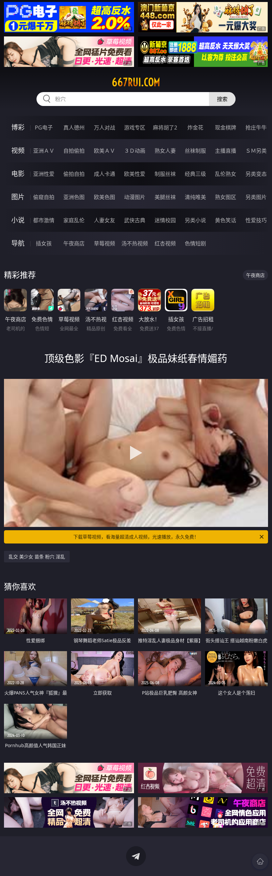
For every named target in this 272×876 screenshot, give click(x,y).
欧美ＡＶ (104, 150)
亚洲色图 (74, 197)
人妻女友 (104, 220)
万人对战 (104, 127)
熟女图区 (225, 197)
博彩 (18, 127)
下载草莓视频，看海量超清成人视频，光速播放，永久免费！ (136, 537)
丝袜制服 (195, 150)
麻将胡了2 (165, 127)
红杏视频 (165, 243)
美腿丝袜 (165, 197)
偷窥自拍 (43, 197)
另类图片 (256, 197)
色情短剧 (195, 243)
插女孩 (44, 243)
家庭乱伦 (74, 220)
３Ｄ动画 (134, 150)
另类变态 (256, 174)
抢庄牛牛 (256, 127)
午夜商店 (74, 243)
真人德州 (74, 127)
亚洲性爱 (43, 174)
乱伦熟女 (225, 174)
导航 (18, 243)
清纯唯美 (195, 197)
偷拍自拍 (74, 174)
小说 (18, 220)
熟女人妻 (165, 150)
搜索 (222, 99)
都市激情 (43, 220)
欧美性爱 (134, 174)
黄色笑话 (225, 220)
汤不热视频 (134, 243)
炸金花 (195, 127)
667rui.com (136, 82)
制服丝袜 (165, 174)
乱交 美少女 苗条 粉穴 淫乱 (37, 556)
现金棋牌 (225, 127)
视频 (18, 150)
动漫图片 (134, 197)
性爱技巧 (256, 220)
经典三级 (195, 174)
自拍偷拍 (74, 150)
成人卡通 (104, 174)
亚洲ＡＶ (43, 150)
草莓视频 (104, 243)
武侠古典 (134, 220)
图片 (18, 196)
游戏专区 (134, 127)
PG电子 (44, 127)
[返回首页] (260, 861)
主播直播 (225, 150)
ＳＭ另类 (256, 150)
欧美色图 (104, 197)
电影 (18, 173)
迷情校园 (165, 220)
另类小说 (195, 220)
